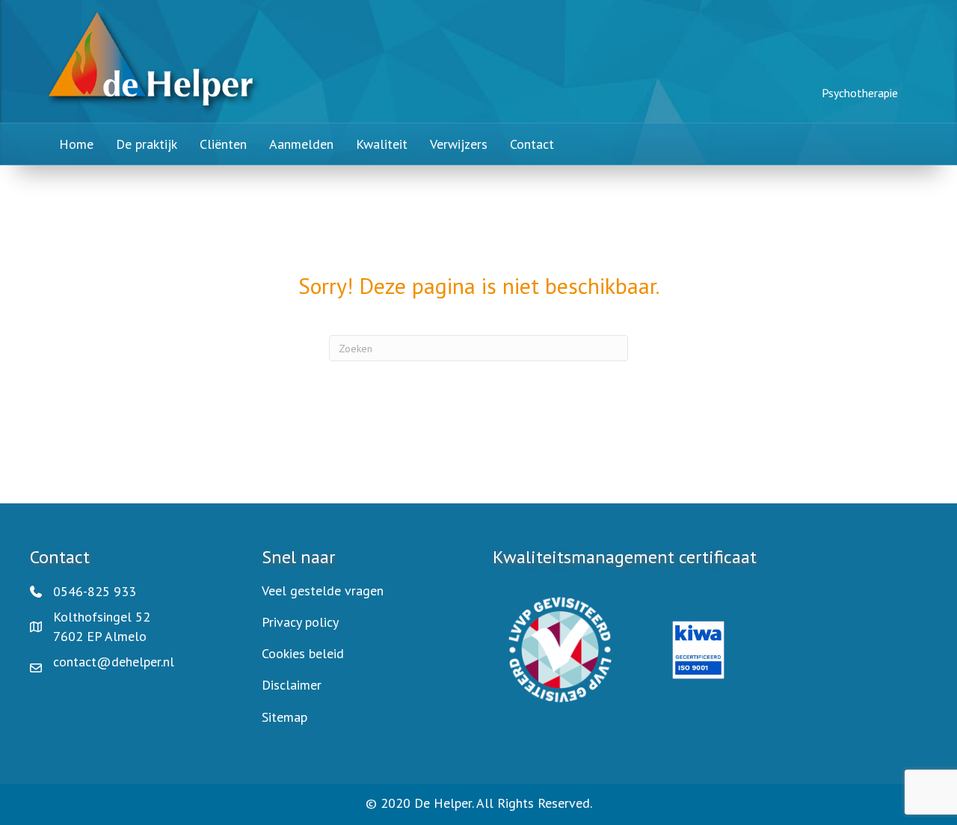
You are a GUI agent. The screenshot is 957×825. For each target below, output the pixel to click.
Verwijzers (458, 144)
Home (76, 144)
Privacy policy (300, 622)
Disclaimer (291, 684)
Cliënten (223, 144)
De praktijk (146, 144)
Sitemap (284, 717)
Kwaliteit (381, 144)
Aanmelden (301, 144)
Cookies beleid (303, 653)
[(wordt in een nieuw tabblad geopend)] (560, 648)
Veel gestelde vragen (323, 590)
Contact (532, 144)
